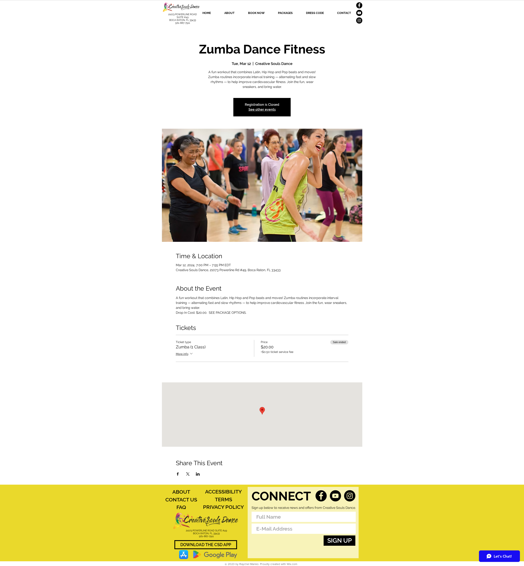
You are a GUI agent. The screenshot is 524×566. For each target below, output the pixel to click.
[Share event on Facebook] (178, 474)
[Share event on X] (188, 474)
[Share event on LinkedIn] (198, 474)
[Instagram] (359, 20)
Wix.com (292, 564)
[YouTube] (359, 13)
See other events (262, 109)
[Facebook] (359, 5)
